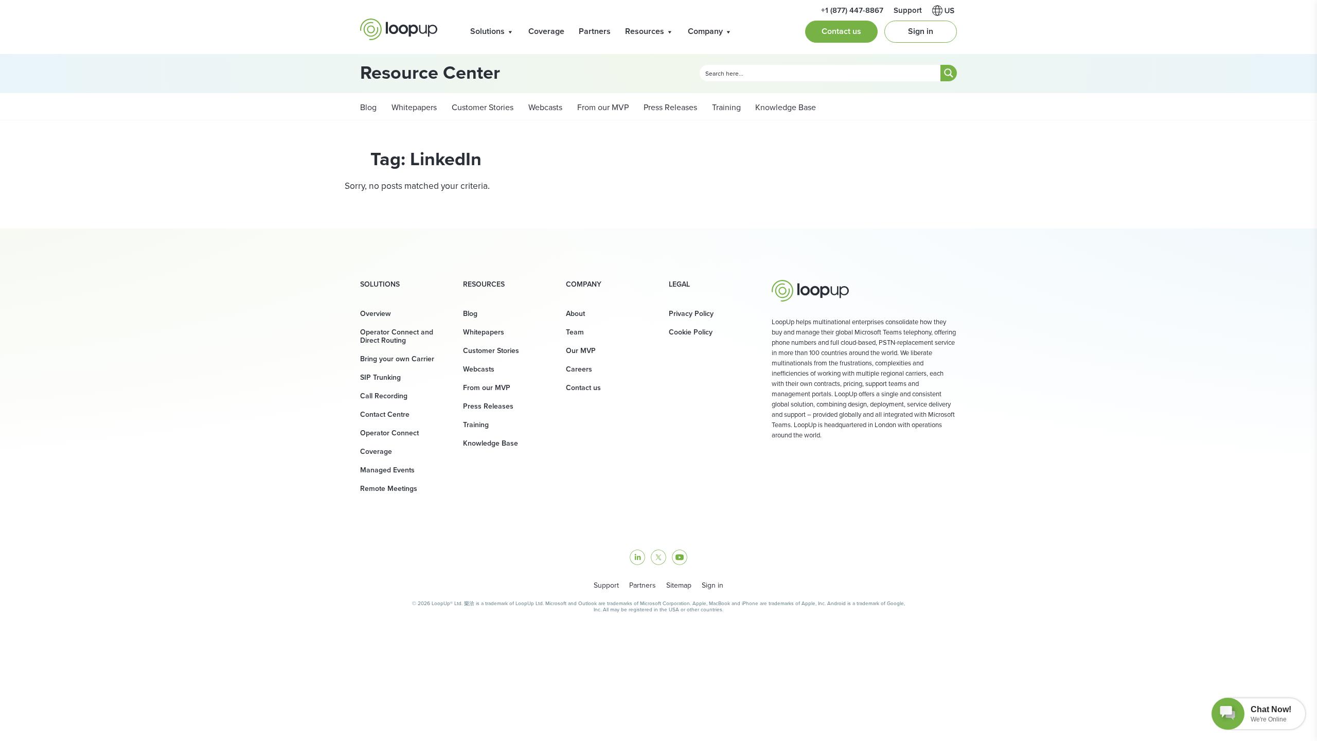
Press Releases (669, 107)
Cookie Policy (691, 332)
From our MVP (602, 107)
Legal (679, 284)
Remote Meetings (388, 488)
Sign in (920, 31)
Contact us (841, 31)
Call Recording (383, 396)
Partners (595, 31)
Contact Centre (385, 414)
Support (606, 585)
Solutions (487, 31)
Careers (579, 369)
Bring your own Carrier (397, 359)
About (575, 313)
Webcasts (544, 107)
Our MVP (581, 350)
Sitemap (678, 585)
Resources (644, 31)
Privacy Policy (691, 313)
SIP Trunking (380, 377)
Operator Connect (389, 433)
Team (575, 332)
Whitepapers (413, 107)
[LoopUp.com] (398, 29)
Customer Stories (481, 107)
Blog (368, 107)
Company (705, 31)
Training (725, 107)
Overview (375, 313)
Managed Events (387, 470)
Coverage (546, 31)
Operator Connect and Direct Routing (396, 336)
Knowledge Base (785, 107)
